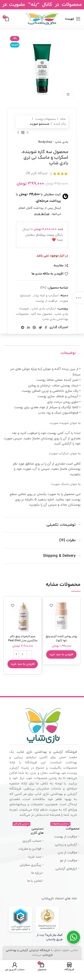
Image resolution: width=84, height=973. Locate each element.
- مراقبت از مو (69, 860)
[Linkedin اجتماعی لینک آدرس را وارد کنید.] (28, 327)
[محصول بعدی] (18, 132)
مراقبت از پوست (46, 301)
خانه (63, 119)
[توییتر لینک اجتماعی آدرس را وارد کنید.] (40, 327)
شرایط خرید (41, 214)
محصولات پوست (45, 119)
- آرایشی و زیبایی (67, 844)
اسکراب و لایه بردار (46, 295)
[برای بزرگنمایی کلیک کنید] (68, 94)
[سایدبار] (78, 298)
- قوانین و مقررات (31, 849)
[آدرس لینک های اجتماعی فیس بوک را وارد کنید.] (45, 327)
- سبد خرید (36, 857)
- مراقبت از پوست (66, 836)
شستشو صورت (39, 124)
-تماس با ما (35, 881)
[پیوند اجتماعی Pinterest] (34, 327)
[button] (61, 654)
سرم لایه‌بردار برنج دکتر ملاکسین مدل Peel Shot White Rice (22, 640)
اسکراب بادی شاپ (44, 308)
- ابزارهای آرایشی (67, 869)
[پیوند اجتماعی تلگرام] (23, 327)
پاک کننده (59, 124)
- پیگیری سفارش (32, 865)
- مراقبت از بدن (68, 852)
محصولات (65, 828)
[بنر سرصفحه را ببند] (6, 4)
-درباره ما (37, 873)
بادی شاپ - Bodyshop (53, 142)
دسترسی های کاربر (29, 830)
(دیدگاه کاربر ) (36, 173)
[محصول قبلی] (27, 132)
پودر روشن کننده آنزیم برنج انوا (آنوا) (61, 638)
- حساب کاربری (33, 841)
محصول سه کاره (41, 314)
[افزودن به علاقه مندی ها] (51, 605)
